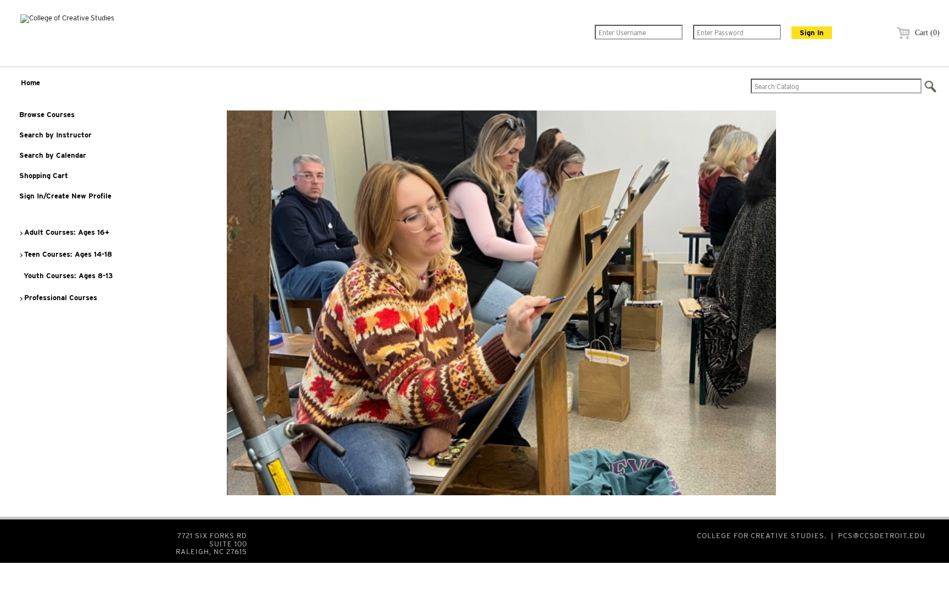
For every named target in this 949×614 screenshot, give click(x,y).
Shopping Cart (43, 176)
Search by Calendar (52, 155)
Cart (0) (926, 33)
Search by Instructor (55, 135)
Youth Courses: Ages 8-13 (67, 276)
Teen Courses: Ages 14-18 (67, 254)
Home (30, 83)
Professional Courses (59, 298)
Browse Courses (47, 114)
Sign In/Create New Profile (65, 196)
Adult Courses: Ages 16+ (65, 232)
